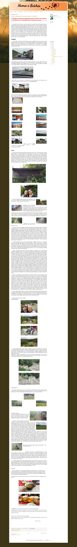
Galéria (25, 11)
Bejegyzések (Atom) (18, 534)
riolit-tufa (20, 529)
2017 (52, 45)
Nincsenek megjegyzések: (25, 528)
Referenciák (30, 11)
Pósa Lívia (56, 15)
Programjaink (20, 11)
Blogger (50, 540)
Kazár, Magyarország (16, 530)
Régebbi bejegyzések (43, 533)
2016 (52, 46)
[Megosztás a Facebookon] (33, 528)
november (53, 50)
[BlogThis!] (31, 528)
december (53, 49)
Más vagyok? (36, 11)
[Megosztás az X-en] (32, 528)
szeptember (53, 52)
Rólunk (15, 11)
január (53, 62)
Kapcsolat (41, 11)
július (52, 55)
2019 (52, 44)
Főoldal (11, 11)
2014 (52, 63)
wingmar (43, 540)
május (53, 58)
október (53, 51)
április (53, 59)
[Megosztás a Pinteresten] (34, 528)
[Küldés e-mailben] (30, 528)
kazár (14, 529)
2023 (52, 43)
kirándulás (17, 529)
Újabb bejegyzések (14, 533)
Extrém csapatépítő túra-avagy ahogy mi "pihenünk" (24, 16)
